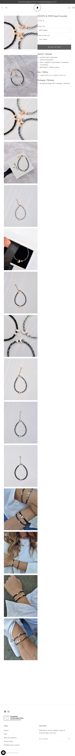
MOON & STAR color (44, 35)
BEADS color (41, 26)
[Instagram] (8, 711)
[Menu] (2, 7)
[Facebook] (5, 711)
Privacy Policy (8, 741)
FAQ (5, 734)
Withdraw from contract (12, 745)
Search (6, 730)
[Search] (6, 8)
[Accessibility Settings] (3, 752)
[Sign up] (69, 739)
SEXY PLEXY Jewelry (13, 753)
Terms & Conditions (10, 738)
